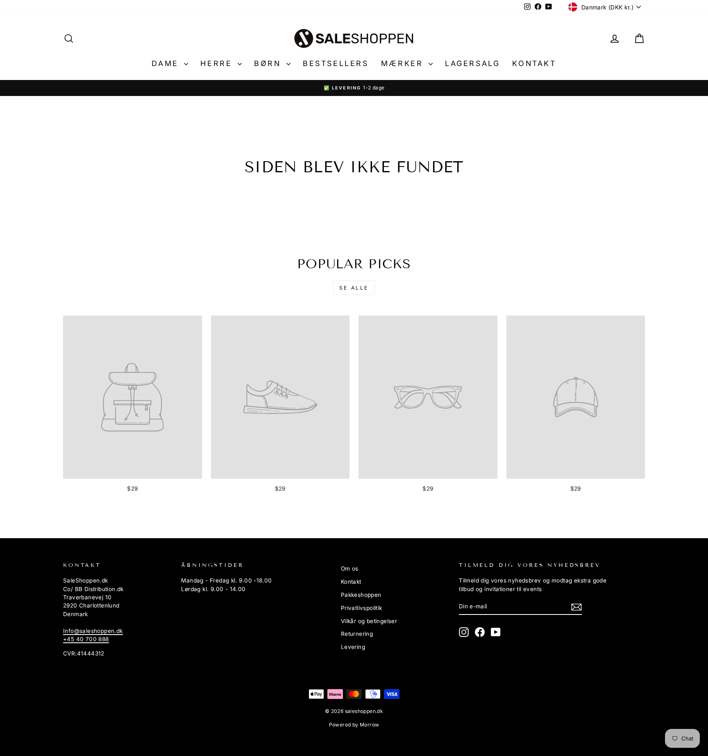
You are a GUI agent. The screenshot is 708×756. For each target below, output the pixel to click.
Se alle (354, 288)
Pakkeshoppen (361, 595)
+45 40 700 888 (86, 639)
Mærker (404, 63)
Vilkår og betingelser (369, 621)
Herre (218, 63)
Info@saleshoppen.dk (93, 631)
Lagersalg (472, 63)
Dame (167, 63)
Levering (353, 647)
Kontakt (534, 63)
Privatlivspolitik (361, 608)
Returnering (357, 633)
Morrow (369, 725)
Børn (269, 63)
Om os (350, 568)
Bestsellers (336, 63)
